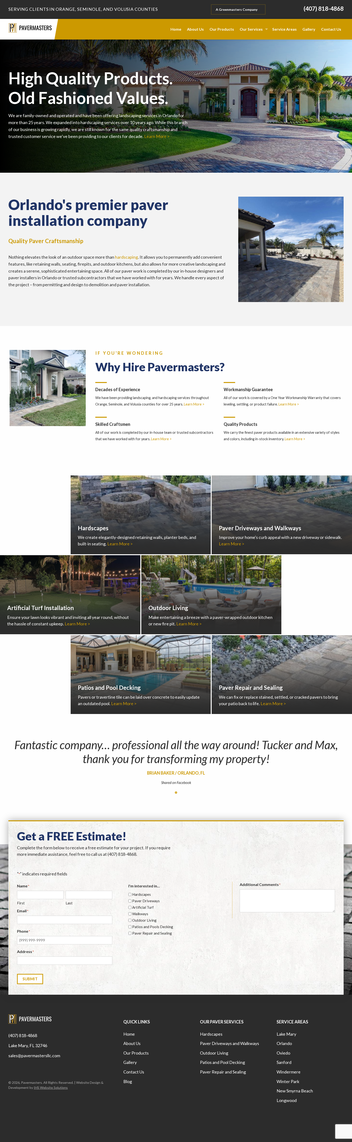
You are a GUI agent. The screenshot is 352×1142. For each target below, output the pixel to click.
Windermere (289, 1071)
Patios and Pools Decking (152, 927)
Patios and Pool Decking (222, 1062)
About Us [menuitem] (195, 29)
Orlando (284, 1043)
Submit (30, 978)
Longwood (287, 1100)
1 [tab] (176, 792)
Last (69, 903)
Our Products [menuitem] (222, 29)
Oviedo (283, 1053)
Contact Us (133, 1071)
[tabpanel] (176, 763)
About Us (132, 1043)
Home (129, 1034)
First (21, 903)
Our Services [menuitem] (251, 29)
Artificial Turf (143, 907)
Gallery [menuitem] (308, 29)
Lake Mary (286, 1034)
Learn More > (157, 136)
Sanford (284, 1062)
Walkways (140, 914)
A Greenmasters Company (237, 9)
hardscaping (126, 257)
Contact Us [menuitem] (331, 29)
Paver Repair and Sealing (152, 933)
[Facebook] (10, 1067)
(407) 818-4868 (22, 1035)
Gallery (130, 1062)
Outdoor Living (144, 920)
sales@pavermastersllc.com (34, 1055)
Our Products (136, 1053)
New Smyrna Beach (295, 1090)
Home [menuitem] (175, 29)
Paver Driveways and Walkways (229, 1043)
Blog (127, 1081)
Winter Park (288, 1081)
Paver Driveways (146, 901)
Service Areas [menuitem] (284, 29)
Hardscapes (141, 894)
